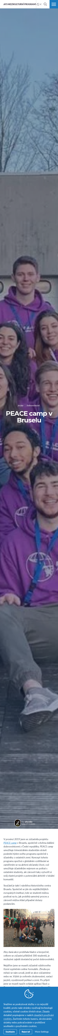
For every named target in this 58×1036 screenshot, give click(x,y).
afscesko (28, 821)
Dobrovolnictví (33, 405)
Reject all (26, 1031)
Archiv (20, 405)
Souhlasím (10, 1031)
